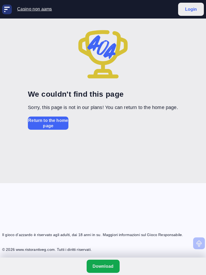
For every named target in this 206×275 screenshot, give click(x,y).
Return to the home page (48, 123)
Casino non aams (34, 9)
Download (103, 266)
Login (191, 9)
